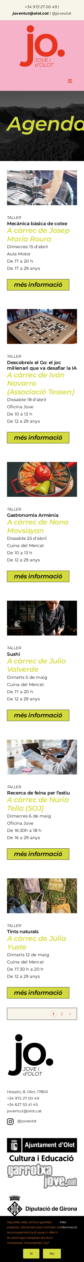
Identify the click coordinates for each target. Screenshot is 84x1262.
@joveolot (61, 13)
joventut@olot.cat (31, 13)
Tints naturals (22, 931)
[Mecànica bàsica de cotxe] (42, 173)
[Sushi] (42, 604)
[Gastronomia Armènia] (42, 465)
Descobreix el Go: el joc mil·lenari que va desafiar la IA (42, 365)
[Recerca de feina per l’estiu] (42, 743)
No (52, 1253)
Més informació (68, 1224)
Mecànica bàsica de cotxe (37, 223)
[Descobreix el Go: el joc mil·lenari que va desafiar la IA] (42, 312)
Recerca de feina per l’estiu (38, 793)
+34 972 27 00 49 (41, 7)
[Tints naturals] (42, 881)
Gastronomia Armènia (32, 515)
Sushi (13, 654)
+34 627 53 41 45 (22, 1104)
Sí (31, 1253)
